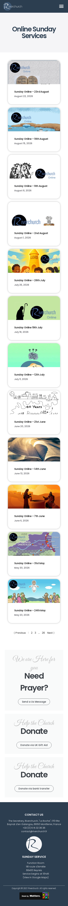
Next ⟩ (50, 633)
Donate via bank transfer (34, 788)
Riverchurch (33, 888)
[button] (61, 6)
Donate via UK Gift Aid (34, 745)
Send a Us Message (34, 701)
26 (43, 633)
